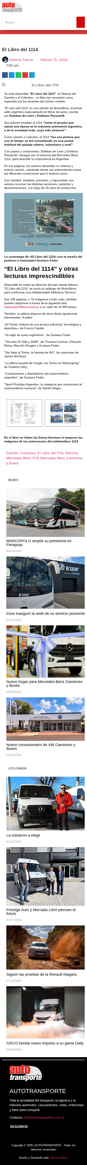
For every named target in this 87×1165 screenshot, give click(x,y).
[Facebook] (11, 1137)
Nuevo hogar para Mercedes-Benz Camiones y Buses (44, 683)
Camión (12, 453)
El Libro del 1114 (50, 453)
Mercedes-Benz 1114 (22, 458)
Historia (71, 453)
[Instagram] (21, 1137)
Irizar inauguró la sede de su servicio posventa (45, 613)
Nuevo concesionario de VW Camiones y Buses (40, 746)
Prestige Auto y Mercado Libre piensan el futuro (41, 912)
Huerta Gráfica (59, 1157)
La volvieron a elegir (23, 835)
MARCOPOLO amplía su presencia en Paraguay (38, 543)
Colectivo (28, 453)
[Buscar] (80, 22)
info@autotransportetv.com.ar (44, 1117)
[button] (5, 75)
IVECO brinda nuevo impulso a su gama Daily (45, 1043)
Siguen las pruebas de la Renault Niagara (41, 974)
